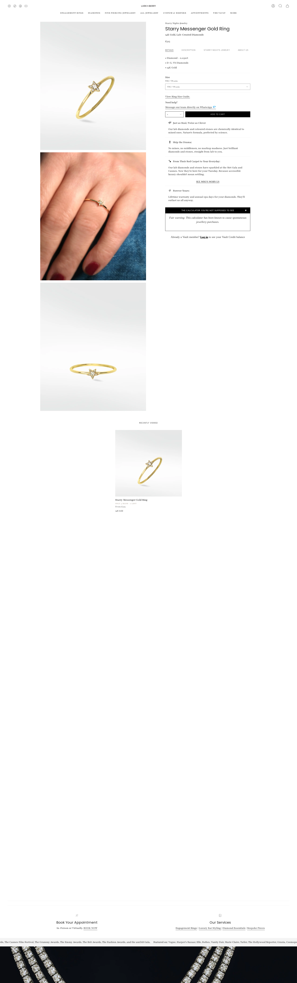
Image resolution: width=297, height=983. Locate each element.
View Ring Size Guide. (177, 96)
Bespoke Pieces (256, 928)
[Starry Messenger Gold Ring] (148, 463)
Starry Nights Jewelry (176, 23)
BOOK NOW (90, 928)
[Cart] (287, 5)
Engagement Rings (186, 928)
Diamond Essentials (233, 928)
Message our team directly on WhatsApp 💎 (190, 107)
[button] (280, 5)
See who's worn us (208, 182)
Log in (204, 237)
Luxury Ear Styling (210, 928)
